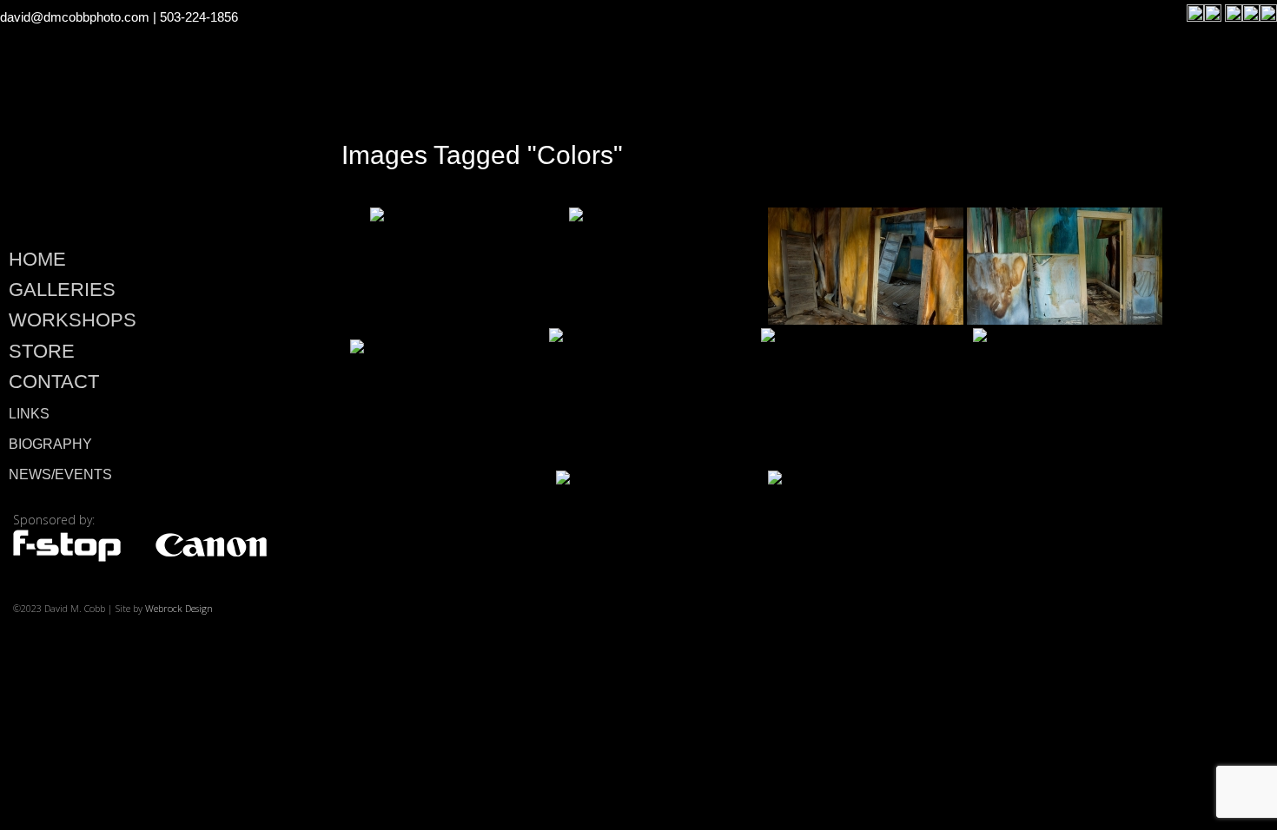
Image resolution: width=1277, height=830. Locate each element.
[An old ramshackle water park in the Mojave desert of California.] (865, 397)
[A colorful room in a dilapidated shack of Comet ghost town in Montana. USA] (1064, 266)
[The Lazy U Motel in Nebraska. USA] (872, 540)
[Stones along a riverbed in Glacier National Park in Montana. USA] (666, 266)
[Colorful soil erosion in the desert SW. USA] (1077, 397)
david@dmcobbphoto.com (74, 17)
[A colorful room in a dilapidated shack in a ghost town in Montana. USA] (468, 266)
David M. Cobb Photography (140, 153)
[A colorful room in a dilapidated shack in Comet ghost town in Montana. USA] (865, 266)
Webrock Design (179, 608)
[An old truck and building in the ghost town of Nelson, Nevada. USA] (653, 397)
